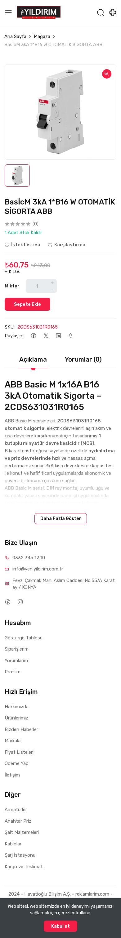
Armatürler (16, 809)
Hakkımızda (17, 707)
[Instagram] (20, 602)
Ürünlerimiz (16, 718)
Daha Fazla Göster (60, 518)
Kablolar (13, 844)
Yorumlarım (16, 660)
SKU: (10, 327)
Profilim (12, 672)
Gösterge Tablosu (24, 638)
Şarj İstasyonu (20, 855)
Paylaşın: (14, 336)
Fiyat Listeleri (19, 752)
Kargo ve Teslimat (24, 866)
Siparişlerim (17, 649)
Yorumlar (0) (83, 359)
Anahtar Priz (18, 821)
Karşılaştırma (69, 245)
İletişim (12, 775)
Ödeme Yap (17, 763)
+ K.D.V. (12, 271)
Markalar (13, 740)
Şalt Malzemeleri (22, 832)
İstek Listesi (25, 245)
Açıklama (33, 359)
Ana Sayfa (15, 36)
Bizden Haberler (21, 729)
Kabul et (60, 926)
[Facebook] (33, 335)
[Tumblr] (70, 335)
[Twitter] (45, 335)
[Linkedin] (58, 335)
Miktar (12, 286)
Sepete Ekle (27, 304)
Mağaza (42, 36)
